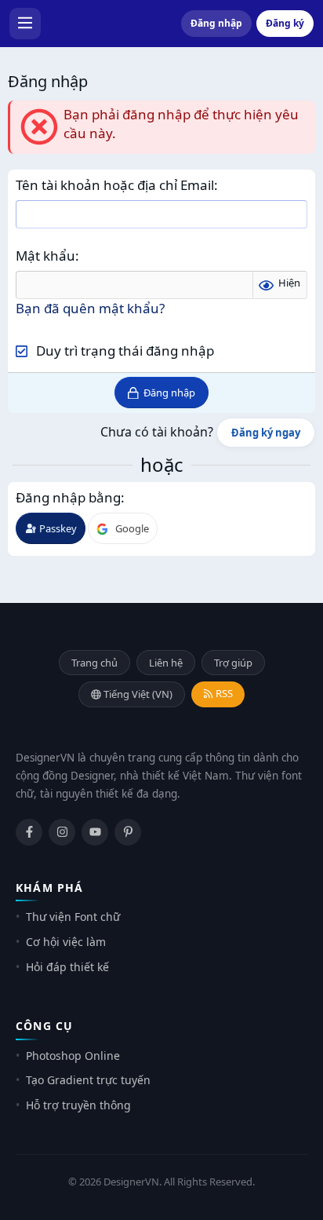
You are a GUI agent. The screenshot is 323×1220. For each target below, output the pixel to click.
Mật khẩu (45, 256)
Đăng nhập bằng (68, 497)
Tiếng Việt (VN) (136, 694)
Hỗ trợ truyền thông (78, 1105)
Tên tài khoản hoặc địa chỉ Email (115, 185)
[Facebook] (29, 832)
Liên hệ (166, 663)
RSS (223, 693)
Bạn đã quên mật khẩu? (90, 308)
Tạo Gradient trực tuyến (88, 1079)
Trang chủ (94, 663)
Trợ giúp (233, 663)
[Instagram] (62, 832)
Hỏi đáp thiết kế (67, 966)
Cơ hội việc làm (66, 941)
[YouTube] (95, 832)
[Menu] (25, 23)
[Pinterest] (127, 832)
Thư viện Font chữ (73, 916)
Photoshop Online (73, 1055)
